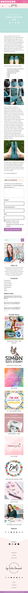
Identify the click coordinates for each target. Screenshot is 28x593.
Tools (5, 288)
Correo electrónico (9, 207)
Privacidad (14, 552)
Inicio (14, 582)
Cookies (14, 555)
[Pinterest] (10, 2)
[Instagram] (4, 2)
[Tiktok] (12, 2)
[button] (2, 6)
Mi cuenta (14, 585)
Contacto (14, 587)
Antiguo (10, 14)
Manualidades (16, 14)
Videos (5, 290)
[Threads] (14, 2)
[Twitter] (8, 2)
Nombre (6, 200)
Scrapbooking (7, 287)
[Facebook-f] (1, 2)
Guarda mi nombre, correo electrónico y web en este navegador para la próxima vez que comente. (15, 223)
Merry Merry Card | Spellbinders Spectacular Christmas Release (12, 303)
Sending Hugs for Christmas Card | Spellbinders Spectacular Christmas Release (13, 297)
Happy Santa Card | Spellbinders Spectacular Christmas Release (12, 308)
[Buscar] (22, 240)
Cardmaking (7, 280)
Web (5, 214)
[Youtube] (6, 2)
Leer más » (6, 300)
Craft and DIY (7, 282)
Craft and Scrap (8, 283)
